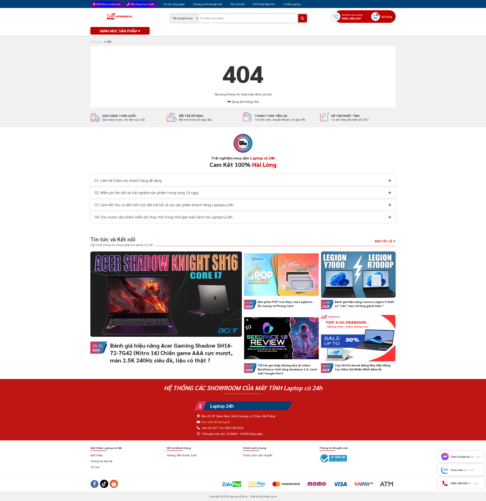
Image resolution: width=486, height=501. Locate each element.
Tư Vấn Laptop (292, 4)
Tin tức (95, 467)
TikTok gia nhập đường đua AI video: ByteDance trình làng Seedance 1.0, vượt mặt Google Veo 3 (287, 369)
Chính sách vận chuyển (257, 455)
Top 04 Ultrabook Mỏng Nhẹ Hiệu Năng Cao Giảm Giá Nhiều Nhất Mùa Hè (363, 367)
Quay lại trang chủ (245, 101)
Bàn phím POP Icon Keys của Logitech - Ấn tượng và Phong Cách (286, 304)
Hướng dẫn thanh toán (182, 455)
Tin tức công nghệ (174, 4)
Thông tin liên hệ (101, 461)
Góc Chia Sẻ (237, 4)
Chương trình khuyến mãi (207, 4)
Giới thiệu (96, 455)
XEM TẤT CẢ (384, 241)
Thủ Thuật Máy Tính (263, 4)
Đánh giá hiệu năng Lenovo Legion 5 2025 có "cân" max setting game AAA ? (364, 304)
